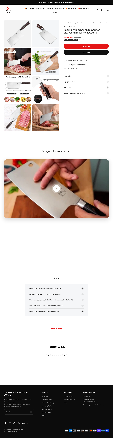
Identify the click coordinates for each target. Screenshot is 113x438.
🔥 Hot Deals (70, 8)
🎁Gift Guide (82, 8)
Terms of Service (47, 409)
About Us (45, 396)
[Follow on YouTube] (23, 423)
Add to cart (86, 46)
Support (55, 12)
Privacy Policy (46, 412)
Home (65, 23)
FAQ (43, 415)
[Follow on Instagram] (14, 423)
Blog (65, 403)
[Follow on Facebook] (5, 423)
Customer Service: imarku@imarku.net (89, 401)
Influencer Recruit (69, 399)
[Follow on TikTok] (28, 423)
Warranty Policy (47, 406)
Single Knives (77, 23)
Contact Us (86, 396)
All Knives (70, 23)
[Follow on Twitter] (10, 423)
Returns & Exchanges (48, 403)
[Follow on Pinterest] (19, 423)
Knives (49, 8)
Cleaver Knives (85, 23)
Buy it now (86, 52)
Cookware (58, 8)
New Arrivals (40, 8)
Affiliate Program (69, 396)
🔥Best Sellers (29, 8)
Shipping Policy (47, 399)
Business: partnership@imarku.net (94, 405)
